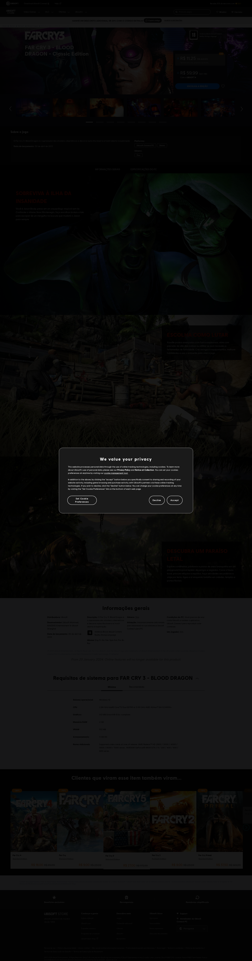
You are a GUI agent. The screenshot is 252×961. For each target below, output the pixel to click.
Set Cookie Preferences (82, 500)
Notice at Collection (144, 470)
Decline (157, 500)
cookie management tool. (116, 473)
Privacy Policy (123, 470)
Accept (174, 500)
